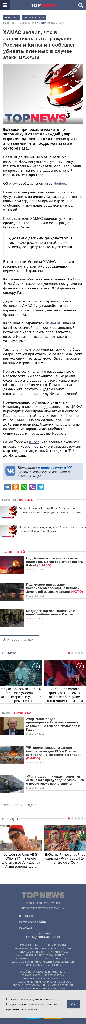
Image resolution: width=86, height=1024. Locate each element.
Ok (73, 1004)
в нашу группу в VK (55, 467)
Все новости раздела (20, 639)
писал (34, 441)
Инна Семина (57, 23)
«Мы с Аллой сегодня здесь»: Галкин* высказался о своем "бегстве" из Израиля (52, 529)
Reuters (59, 183)
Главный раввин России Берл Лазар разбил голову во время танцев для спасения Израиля (50, 510)
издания (53, 322)
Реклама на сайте (32, 922)
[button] (5, 5)
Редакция (26, 927)
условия (31, 1009)
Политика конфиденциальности (43, 935)
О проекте (26, 916)
